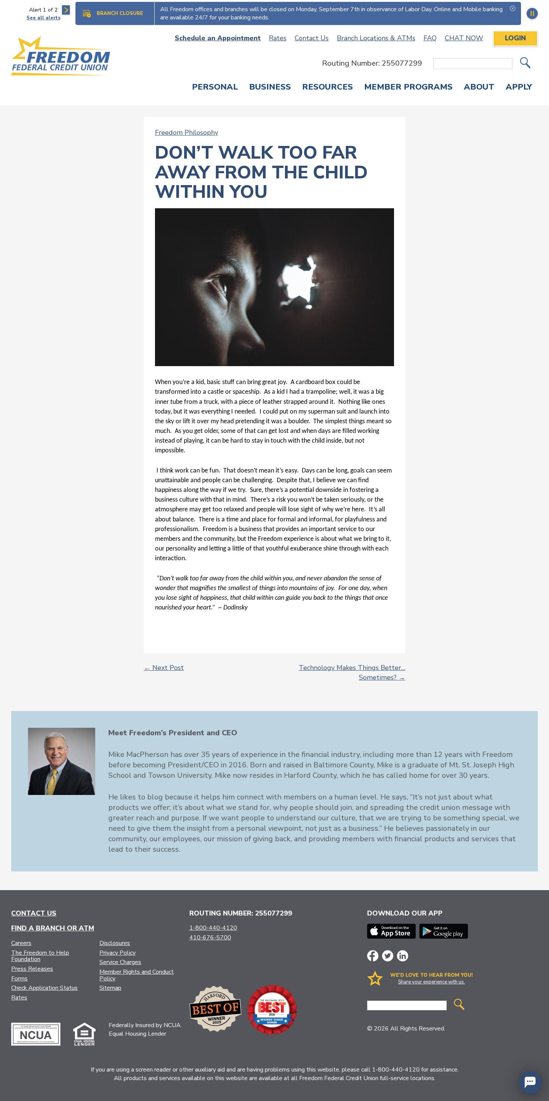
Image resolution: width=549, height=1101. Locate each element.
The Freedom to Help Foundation (40, 956)
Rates (277, 38)
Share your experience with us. (431, 982)
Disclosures (114, 943)
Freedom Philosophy (186, 132)
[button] (530, 1082)
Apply (519, 88)
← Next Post (164, 667)
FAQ (430, 38)
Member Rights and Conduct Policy (136, 975)
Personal (215, 88)
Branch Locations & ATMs (376, 38)
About (479, 88)
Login (515, 38)
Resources (327, 88)
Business (270, 88)
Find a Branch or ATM (52, 928)
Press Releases (32, 969)
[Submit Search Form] (525, 64)
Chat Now (464, 38)
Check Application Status (44, 988)
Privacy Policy (117, 953)
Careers (21, 943)
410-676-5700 (210, 937)
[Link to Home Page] (61, 57)
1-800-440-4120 (213, 928)
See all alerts (44, 18)
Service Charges (120, 962)
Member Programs (408, 88)
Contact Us (312, 38)
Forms (19, 978)
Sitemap (110, 988)
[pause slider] (532, 13)
